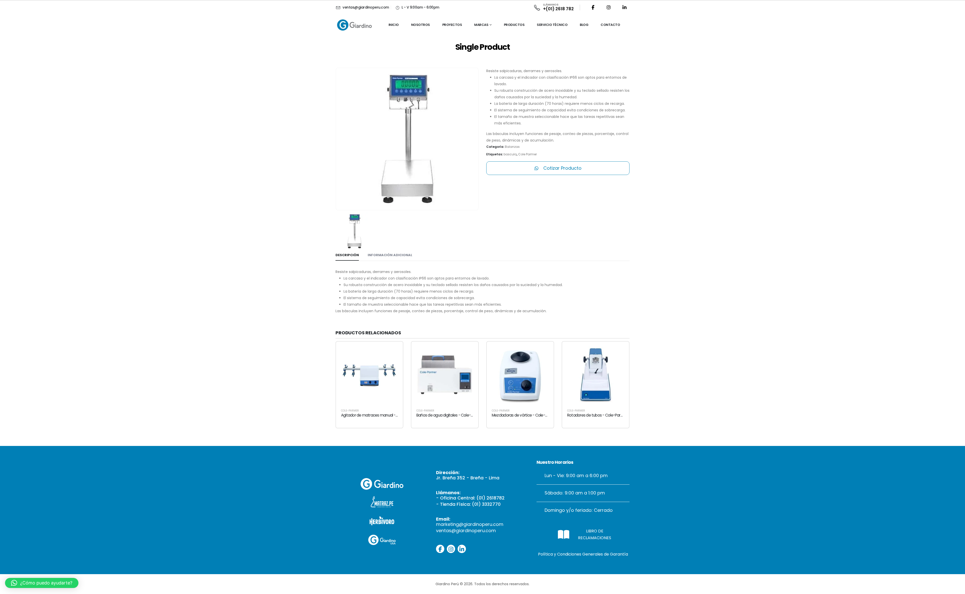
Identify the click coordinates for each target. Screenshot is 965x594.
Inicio (394, 24)
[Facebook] (593, 7)
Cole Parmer (527, 154)
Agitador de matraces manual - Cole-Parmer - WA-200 (388, 415)
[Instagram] (608, 7)
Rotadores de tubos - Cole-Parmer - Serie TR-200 (609, 415)
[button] (41, 583)
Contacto (610, 24)
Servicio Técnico (552, 24)
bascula (510, 154)
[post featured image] (369, 375)
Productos (514, 24)
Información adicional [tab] (390, 255)
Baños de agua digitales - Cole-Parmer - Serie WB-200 (462, 415)
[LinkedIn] (624, 7)
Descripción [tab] (347, 255)
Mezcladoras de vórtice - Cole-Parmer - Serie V (532, 415)
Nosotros (420, 24)
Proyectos (452, 24)
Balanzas (512, 147)
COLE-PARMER (350, 411)
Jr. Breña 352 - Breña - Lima (467, 478)
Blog (584, 24)
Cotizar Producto (562, 168)
